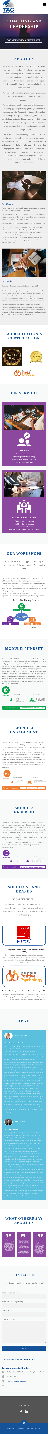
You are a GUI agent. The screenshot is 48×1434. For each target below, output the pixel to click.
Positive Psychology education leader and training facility (24, 991)
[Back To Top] (24, 1423)
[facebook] (21, 1412)
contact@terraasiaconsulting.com (16, 1381)
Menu (43, 4)
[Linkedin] (26, 1412)
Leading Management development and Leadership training (24, 950)
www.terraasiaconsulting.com (23, 40)
